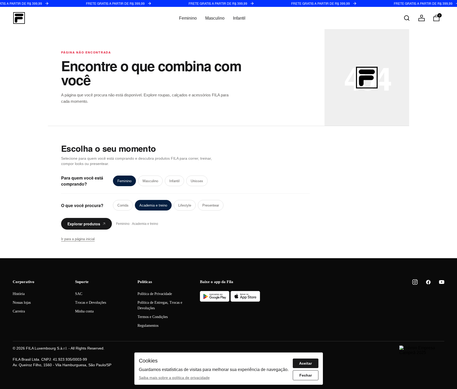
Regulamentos (148, 326)
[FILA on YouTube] (441, 282)
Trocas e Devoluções (90, 303)
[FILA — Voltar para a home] (19, 18)
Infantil (239, 18)
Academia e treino (153, 205)
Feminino (188, 18)
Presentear (210, 205)
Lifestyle (184, 205)
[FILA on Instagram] (415, 282)
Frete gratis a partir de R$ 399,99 (115, 3)
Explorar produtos (83, 223)
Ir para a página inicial (78, 239)
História (19, 294)
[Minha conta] (421, 18)
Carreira (19, 311)
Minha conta (84, 311)
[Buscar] (406, 18)
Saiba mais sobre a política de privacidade (174, 377)
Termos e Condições (153, 317)
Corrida (122, 205)
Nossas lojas (22, 303)
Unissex (197, 181)
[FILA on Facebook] (428, 282)
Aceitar (305, 363)
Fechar (305, 375)
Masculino (215, 18)
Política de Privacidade (155, 294)
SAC (78, 294)
